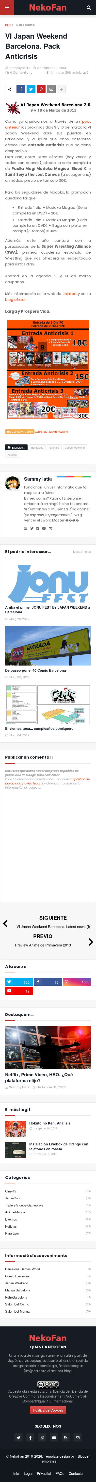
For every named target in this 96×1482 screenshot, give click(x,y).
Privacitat (44, 1473)
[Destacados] (48, 1047)
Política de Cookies (48, 1410)
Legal (28, 1473)
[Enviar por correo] (51, 89)
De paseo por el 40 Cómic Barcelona (35, 670)
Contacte (76, 1473)
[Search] (89, 7)
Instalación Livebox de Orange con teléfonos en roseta (58, 1146)
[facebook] (37, 528)
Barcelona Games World (48, 1269)
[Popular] (15, 1129)
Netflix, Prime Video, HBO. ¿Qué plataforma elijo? (39, 1077)
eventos (54, 447)
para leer (48, 1233)
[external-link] (50, 528)
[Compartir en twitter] (31, 89)
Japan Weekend (75, 447)
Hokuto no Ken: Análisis (49, 1123)
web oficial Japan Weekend (51, 432)
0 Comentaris (21, 72)
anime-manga (48, 1212)
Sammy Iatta (38, 478)
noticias (12, 454)
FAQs (60, 1473)
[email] (25, 528)
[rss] (66, 1437)
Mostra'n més (82, 552)
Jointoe (70, 293)
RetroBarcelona (48, 1297)
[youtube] (44, 528)
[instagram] (42, 1437)
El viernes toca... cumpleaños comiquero (39, 728)
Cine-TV (48, 1191)
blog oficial (15, 299)
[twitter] (31, 528)
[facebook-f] (30, 1437)
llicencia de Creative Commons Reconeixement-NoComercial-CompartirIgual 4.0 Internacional (48, 1396)
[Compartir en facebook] (20, 89)
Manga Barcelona (48, 1290)
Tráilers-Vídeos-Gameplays (48, 1205)
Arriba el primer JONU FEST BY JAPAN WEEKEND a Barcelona (47, 610)
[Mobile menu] (7, 7)
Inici (8, 25)
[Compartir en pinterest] (41, 89)
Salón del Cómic (48, 1304)
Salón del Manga (48, 1311)
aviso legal (32, 783)
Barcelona (25, 24)
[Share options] (61, 89)
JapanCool (48, 1198)
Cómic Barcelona (48, 1276)
